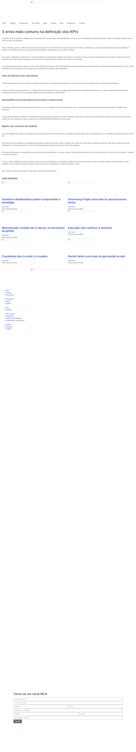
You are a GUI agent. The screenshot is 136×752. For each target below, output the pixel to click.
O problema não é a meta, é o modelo (25, 256)
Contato (82, 23)
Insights (53, 23)
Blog (61, 23)
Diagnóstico (71, 23)
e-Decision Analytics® (48, 162)
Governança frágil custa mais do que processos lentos (97, 201)
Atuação (13, 23)
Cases (45, 23)
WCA (4, 23)
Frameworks (23, 23)
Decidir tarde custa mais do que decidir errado (96, 256)
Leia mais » (6, 207)
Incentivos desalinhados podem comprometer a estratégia (31, 201)
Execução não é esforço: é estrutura (90, 227)
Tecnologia (35, 23)
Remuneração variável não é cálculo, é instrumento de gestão (33, 229)
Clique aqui (32, 171)
